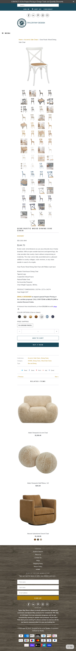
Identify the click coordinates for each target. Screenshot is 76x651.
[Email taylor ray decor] (47, 15)
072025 (30, 361)
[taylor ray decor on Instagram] (43, 15)
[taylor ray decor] (31, 24)
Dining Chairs (45, 358)
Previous (20, 376)
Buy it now (38, 345)
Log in (26, 9)
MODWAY (20, 236)
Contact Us (38, 557)
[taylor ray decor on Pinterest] (38, 15)
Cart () (37, 9)
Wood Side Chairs (46, 361)
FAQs (38, 560)
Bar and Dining (32, 363)
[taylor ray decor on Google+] (33, 15)
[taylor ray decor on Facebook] (29, 15)
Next (56, 376)
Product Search (38, 551)
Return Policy (38, 566)
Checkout (48, 9)
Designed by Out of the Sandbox (41, 628)
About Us (38, 554)
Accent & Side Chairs (34, 358)
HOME (38, 569)
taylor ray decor (26, 628)
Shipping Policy (38, 563)
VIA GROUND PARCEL (25, 325)
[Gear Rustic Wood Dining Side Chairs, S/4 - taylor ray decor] (38, 66)
